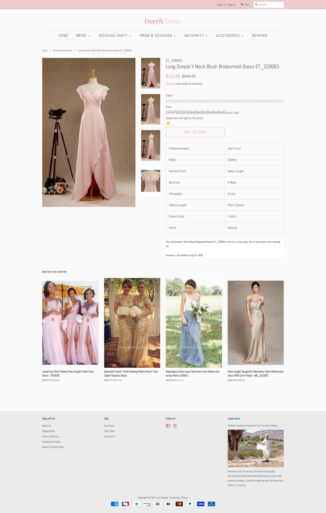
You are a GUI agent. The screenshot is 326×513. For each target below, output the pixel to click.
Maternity (195, 35)
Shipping (170, 84)
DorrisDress (162, 497)
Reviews (260, 35)
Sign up (231, 4)
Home (63, 35)
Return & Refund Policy (53, 447)
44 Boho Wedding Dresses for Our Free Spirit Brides (252, 425)
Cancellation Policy (51, 441)
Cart (247, 4)
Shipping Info (48, 431)
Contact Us (109, 436)
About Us (46, 425)
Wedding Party (114, 35)
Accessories (228, 35)
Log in (220, 4)
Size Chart (109, 425)
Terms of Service (50, 436)
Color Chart (109, 431)
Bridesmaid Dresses (62, 50)
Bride (82, 35)
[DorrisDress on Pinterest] (175, 426)
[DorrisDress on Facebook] (168, 426)
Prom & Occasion (157, 35)
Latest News (234, 418)
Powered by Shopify (178, 497)
